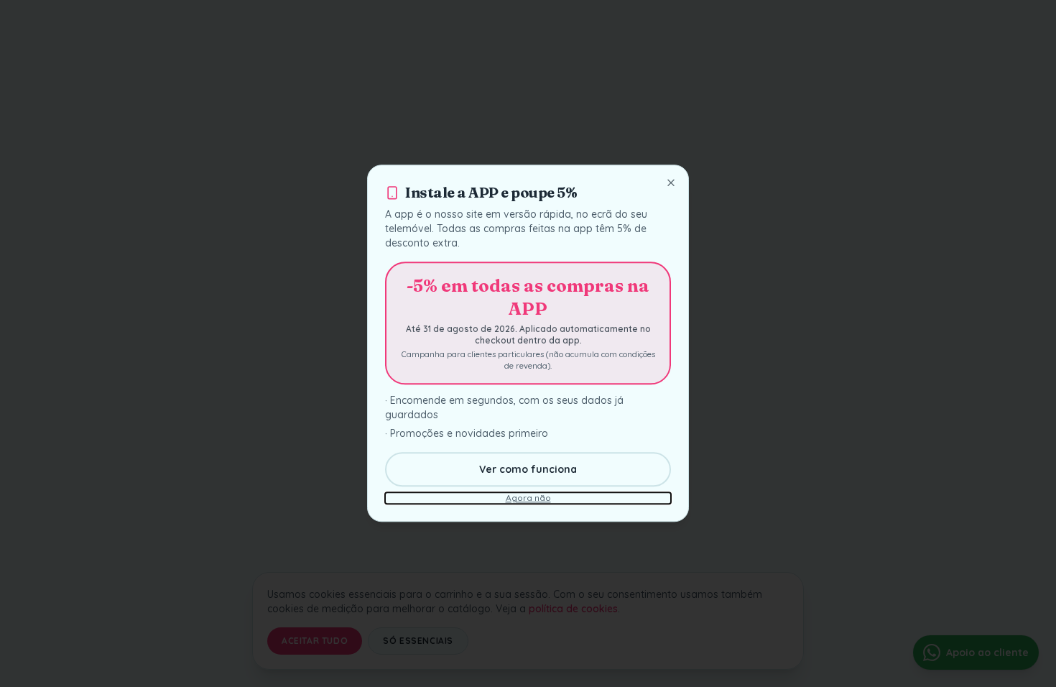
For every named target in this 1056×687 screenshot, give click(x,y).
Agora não (528, 498)
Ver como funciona (528, 470)
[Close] (671, 182)
